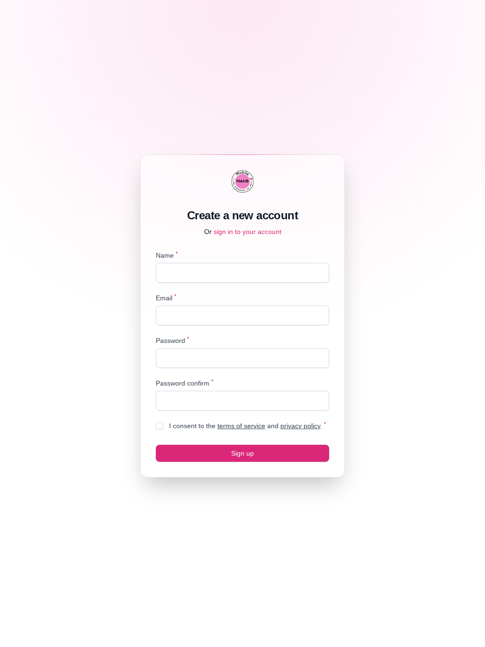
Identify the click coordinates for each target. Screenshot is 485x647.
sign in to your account (247, 231)
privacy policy (300, 426)
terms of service (241, 426)
